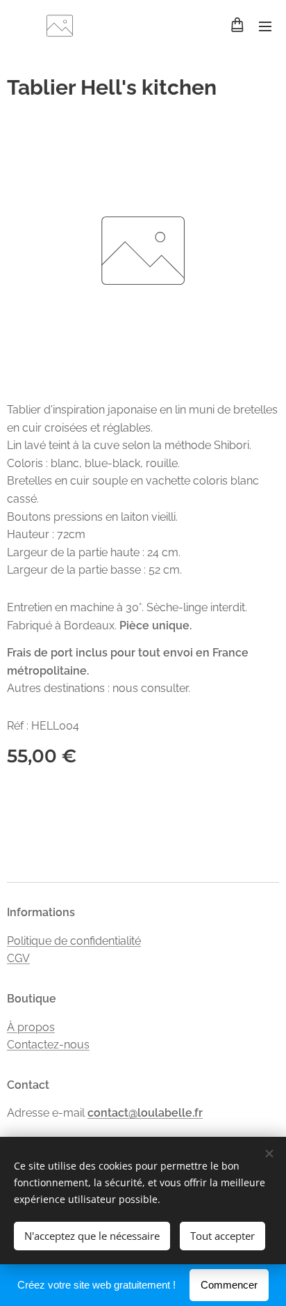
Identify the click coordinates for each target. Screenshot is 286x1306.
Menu (265, 26)
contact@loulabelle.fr (145, 1112)
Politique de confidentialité (74, 940)
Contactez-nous (48, 1044)
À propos (31, 1027)
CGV (18, 958)
